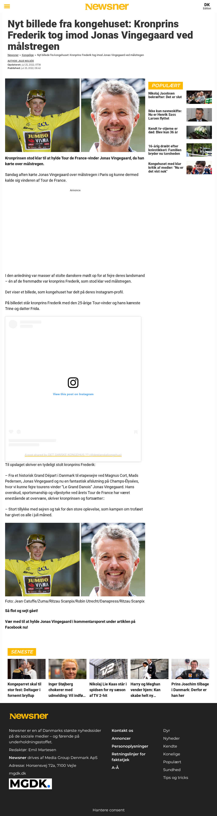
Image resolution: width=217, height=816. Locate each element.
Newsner (13, 55)
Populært (172, 762)
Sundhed (172, 769)
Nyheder (171, 738)
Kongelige (28, 55)
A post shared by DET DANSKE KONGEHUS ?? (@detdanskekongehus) (73, 454)
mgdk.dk (17, 773)
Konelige (171, 754)
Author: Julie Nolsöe (21, 61)
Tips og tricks (175, 777)
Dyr (166, 730)
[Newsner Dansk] (107, 7)
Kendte (170, 746)
